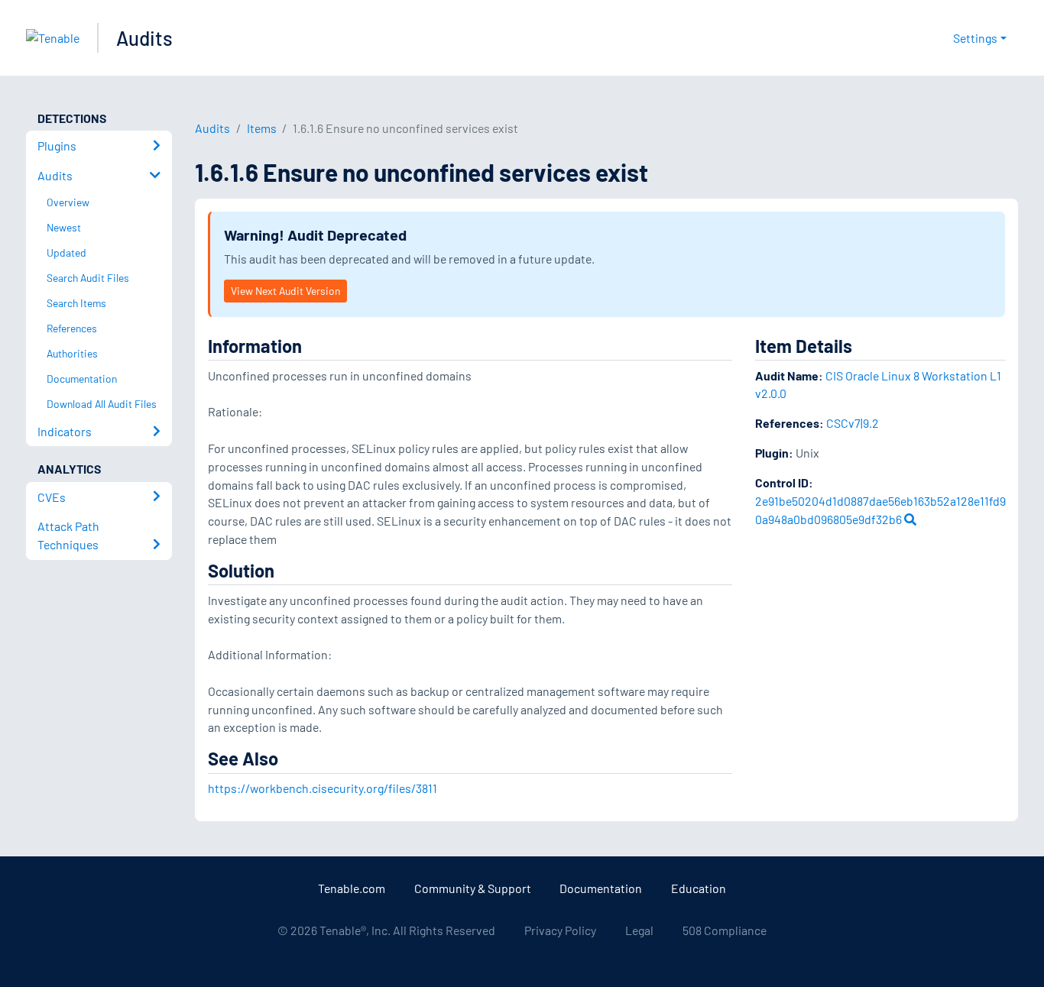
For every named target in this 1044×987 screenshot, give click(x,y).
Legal (639, 930)
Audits (144, 38)
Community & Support (472, 888)
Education (698, 888)
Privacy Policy (560, 930)
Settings (975, 38)
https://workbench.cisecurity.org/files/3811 (322, 788)
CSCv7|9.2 (852, 423)
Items (262, 128)
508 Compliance (724, 930)
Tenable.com (351, 888)
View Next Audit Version (285, 290)
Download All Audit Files (102, 403)
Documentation (600, 888)
